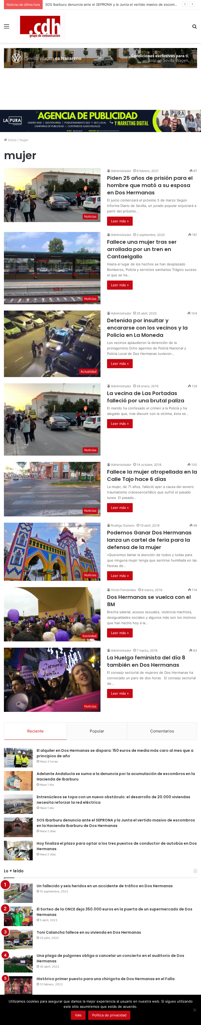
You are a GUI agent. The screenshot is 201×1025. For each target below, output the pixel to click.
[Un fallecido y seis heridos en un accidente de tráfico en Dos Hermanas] (18, 893)
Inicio (11, 140)
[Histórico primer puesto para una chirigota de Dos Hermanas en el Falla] (18, 986)
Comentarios (162, 731)
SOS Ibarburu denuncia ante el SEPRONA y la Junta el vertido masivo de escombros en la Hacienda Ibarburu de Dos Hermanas (116, 823)
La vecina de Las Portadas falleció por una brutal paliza (145, 397)
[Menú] (6, 28)
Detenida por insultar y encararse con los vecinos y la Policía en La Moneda (147, 328)
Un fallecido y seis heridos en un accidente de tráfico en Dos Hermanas (105, 886)
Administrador (121, 171)
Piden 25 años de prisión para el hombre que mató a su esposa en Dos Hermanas (150, 185)
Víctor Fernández (123, 590)
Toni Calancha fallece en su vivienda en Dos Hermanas (89, 932)
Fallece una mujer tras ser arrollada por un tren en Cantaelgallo (142, 249)
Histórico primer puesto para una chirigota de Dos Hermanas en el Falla (106, 978)
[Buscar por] (194, 28)
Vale (78, 1015)
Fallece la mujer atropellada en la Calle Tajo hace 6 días (152, 475)
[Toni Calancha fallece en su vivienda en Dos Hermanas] (18, 939)
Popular (97, 731)
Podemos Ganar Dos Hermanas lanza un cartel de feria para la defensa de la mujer (149, 540)
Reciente (35, 731)
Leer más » (120, 221)
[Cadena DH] (41, 26)
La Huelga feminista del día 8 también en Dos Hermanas (146, 661)
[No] (194, 1009)
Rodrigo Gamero (123, 525)
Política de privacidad (109, 1015)
